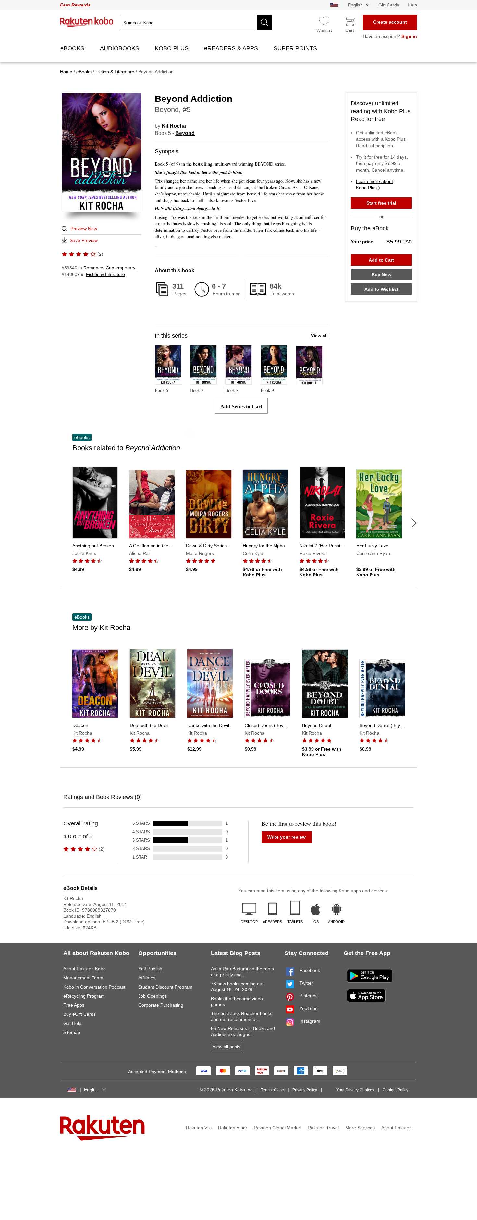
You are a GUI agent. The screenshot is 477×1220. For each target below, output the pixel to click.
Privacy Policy (304, 1090)
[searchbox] (196, 22)
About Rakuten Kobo (84, 968)
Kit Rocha (174, 126)
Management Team (83, 977)
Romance (93, 267)
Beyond (185, 133)
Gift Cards (388, 4)
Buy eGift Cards (79, 1014)
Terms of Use (272, 1090)
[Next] (414, 523)
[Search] (264, 22)
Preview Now (83, 228)
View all (319, 335)
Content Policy (395, 1090)
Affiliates (146, 977)
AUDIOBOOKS (120, 48)
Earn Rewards (75, 4)
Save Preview (84, 240)
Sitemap (71, 1032)
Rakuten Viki (199, 1127)
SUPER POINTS (296, 48)
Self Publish (150, 968)
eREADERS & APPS (232, 48)
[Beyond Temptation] (309, 382)
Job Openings (152, 996)
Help (412, 4)
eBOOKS (73, 48)
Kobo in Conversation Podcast (94, 986)
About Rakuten (396, 1127)
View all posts (226, 1046)
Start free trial (381, 203)
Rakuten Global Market (277, 1127)
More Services (360, 1127)
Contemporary (120, 267)
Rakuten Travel (323, 1127)
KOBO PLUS (172, 48)
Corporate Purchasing (160, 1005)
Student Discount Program (165, 986)
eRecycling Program (84, 996)
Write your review (286, 837)
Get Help (72, 1023)
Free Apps (73, 1005)
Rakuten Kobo (87, 22)
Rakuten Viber (232, 1127)
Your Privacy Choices (355, 1090)
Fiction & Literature (105, 274)
